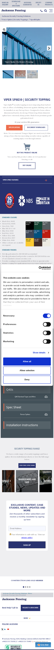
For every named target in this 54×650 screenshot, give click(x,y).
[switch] (47, 324)
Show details (39, 352)
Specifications (14, 127)
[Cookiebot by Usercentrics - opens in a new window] (39, 268)
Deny (27, 379)
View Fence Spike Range (27, 465)
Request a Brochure (30, 608)
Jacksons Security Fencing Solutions (16, 16)
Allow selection (27, 370)
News (30, 593)
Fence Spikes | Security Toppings (15, 20)
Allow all (27, 361)
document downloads (36, 127)
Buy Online (27, 165)
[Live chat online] (43, 644)
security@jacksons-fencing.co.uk (40, 641)
